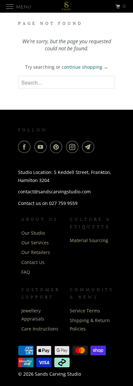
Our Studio (33, 233)
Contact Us (33, 262)
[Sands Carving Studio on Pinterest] (57, 147)
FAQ (25, 272)
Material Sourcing (89, 240)
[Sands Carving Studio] (66, 6)
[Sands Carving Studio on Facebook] (25, 147)
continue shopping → (85, 67)
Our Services (35, 242)
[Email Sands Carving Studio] (89, 147)
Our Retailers (35, 252)
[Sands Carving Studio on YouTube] (41, 147)
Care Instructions (39, 329)
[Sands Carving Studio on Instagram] (73, 147)
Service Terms (85, 311)
